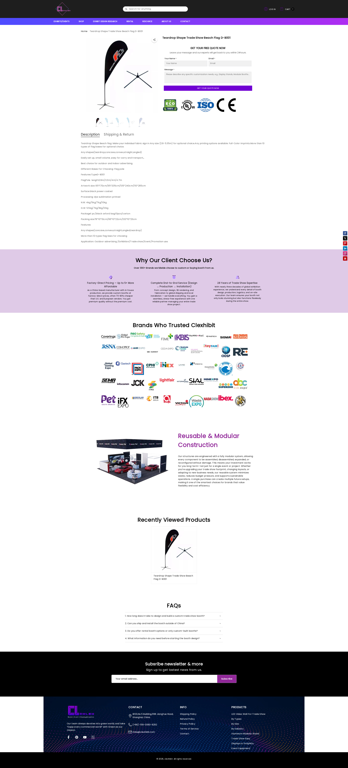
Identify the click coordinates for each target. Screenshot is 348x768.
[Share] (154, 39)
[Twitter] (93, 737)
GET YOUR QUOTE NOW (208, 88)
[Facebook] (68, 737)
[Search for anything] (155, 9)
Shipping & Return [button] (119, 134)
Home (84, 31)
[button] (287, 9)
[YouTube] (84, 737)
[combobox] (158, 9)
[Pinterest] (76, 737)
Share (154, 39)
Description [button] (90, 134)
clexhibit (168, 759)
